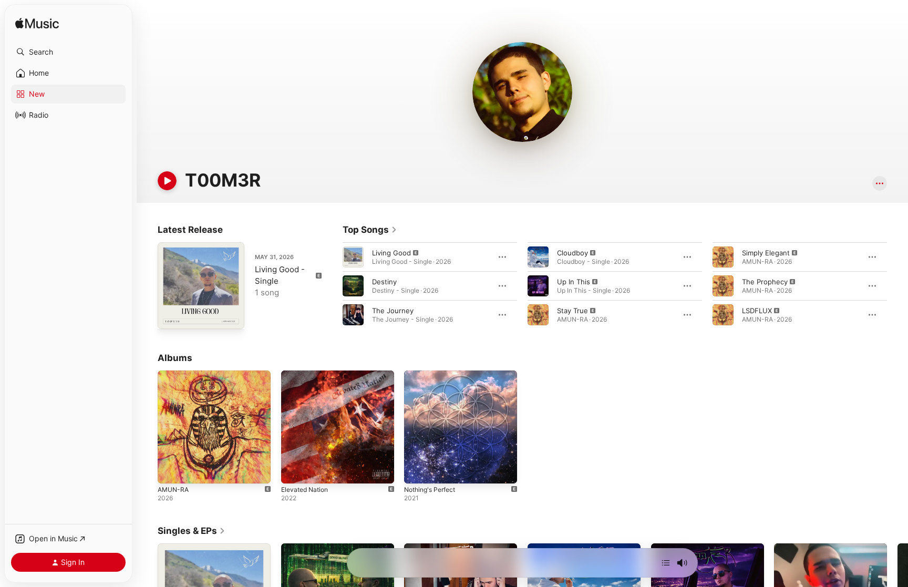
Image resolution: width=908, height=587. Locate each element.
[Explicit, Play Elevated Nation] (294, 470)
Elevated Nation (307, 374)
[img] (37, 24)
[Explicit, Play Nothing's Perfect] (417, 470)
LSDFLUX (757, 310)
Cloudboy (572, 253)
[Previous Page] (332, 286)
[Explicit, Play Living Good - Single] (171, 316)
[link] (370, 229)
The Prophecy (765, 281)
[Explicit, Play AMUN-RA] (171, 470)
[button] (68, 52)
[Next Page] (897, 286)
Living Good (391, 253)
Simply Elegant (766, 253)
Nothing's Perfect (433, 374)
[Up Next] (665, 562)
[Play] (167, 180)
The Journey (393, 310)
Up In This (573, 281)
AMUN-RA (174, 374)
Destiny (384, 281)
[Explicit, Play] (353, 256)
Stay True (572, 310)
